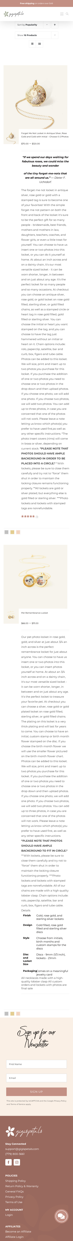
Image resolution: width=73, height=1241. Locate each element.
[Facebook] (8, 1162)
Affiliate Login (14, 1237)
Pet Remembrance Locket (34, 613)
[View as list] (39, 43)
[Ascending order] (54, 24)
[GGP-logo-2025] (14, 10)
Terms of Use (13, 1202)
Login (9, 1215)
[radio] (6, 532)
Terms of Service (18, 1104)
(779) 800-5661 (14, 1154)
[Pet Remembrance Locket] (11, 611)
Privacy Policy (60, 1101)
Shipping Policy (15, 1181)
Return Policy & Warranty (21, 1186)
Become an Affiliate (18, 1231)
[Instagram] (17, 1162)
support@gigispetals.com (22, 1149)
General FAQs (14, 1191)
